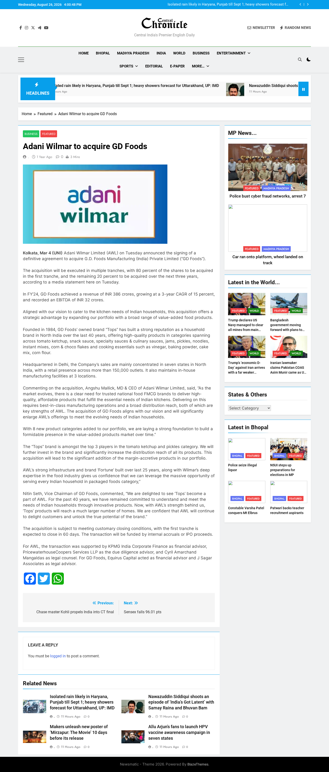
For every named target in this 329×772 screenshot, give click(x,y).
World (179, 53)
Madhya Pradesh (133, 53)
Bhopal (103, 53)
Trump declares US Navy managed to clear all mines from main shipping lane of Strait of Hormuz (245, 329)
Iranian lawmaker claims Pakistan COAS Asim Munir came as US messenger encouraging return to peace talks (288, 372)
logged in (58, 656)
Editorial (154, 66)
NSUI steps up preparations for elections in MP (282, 470)
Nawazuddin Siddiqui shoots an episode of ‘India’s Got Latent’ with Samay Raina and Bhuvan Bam (181, 702)
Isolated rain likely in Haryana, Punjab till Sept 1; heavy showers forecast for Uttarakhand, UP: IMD (228, 5)
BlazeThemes (197, 764)
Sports (126, 66)
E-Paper (177, 66)
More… (198, 66)
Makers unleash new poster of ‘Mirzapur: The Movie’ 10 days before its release (79, 732)
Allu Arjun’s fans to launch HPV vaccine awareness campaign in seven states (179, 732)
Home (84, 53)
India (161, 53)
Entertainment (231, 53)
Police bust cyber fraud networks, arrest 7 (268, 196)
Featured (48, 134)
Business (201, 53)
